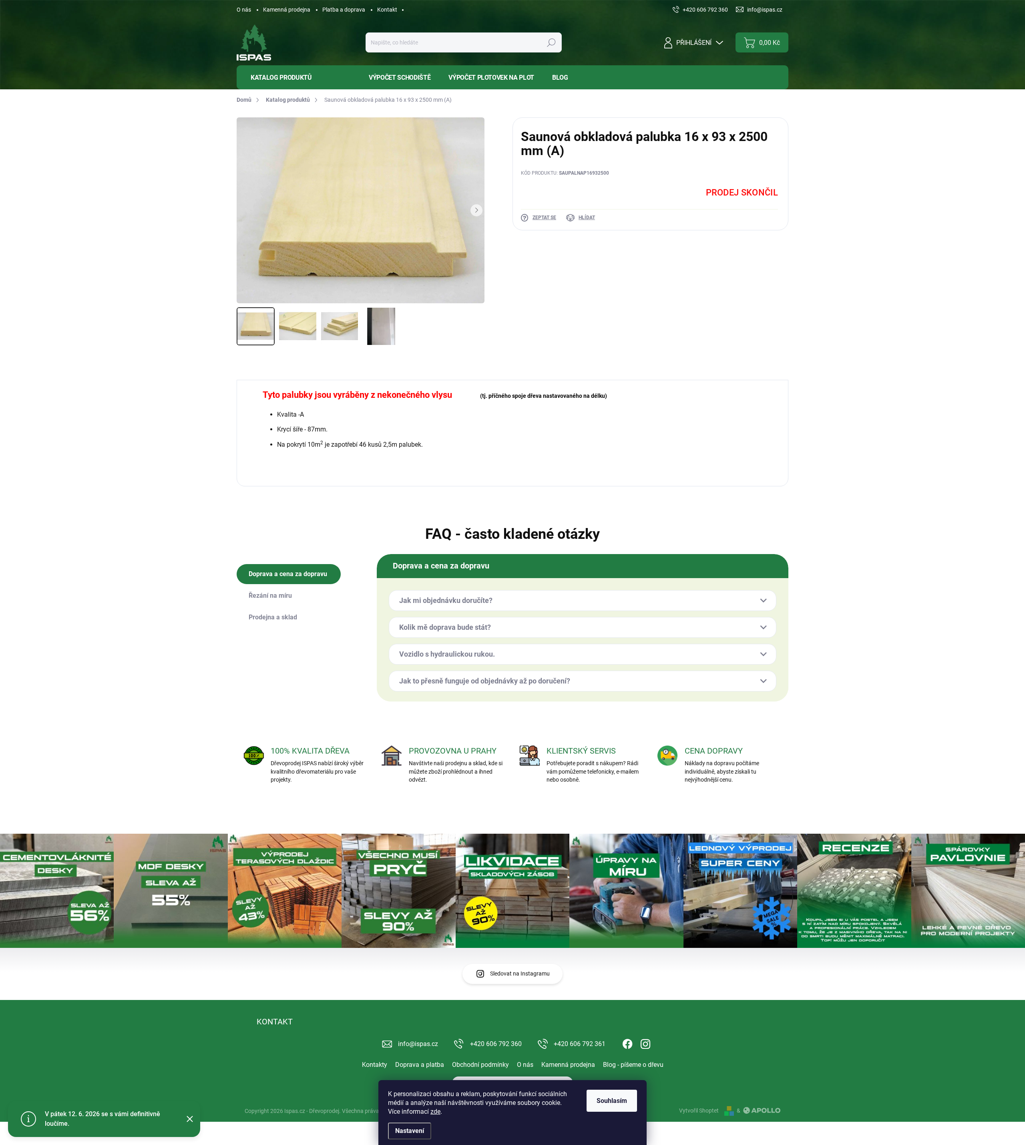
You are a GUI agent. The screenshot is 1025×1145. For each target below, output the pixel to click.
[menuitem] (297, 77)
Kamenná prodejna (286, 9)
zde (435, 1111)
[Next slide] (476, 210)
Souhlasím (612, 1101)
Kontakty (374, 1064)
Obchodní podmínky (480, 1064)
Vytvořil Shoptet (699, 1110)
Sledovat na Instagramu (520, 973)
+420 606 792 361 (579, 1044)
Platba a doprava (343, 9)
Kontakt (387, 9)
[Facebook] (627, 1043)
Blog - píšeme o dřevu (633, 1064)
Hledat (551, 42)
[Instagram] (645, 1043)
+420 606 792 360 (496, 1044)
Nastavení (409, 1131)
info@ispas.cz (418, 1044)
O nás (244, 9)
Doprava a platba (419, 1064)
